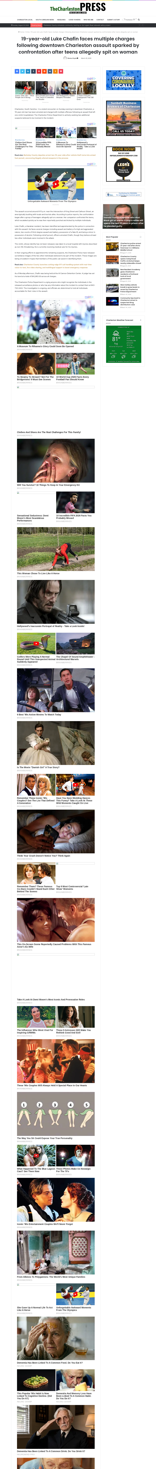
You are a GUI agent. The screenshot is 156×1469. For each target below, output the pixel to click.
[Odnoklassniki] (55, 71)
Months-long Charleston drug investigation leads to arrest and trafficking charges (75, 25)
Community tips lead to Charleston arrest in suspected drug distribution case (130, 301)
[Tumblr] (33, 71)
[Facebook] (17, 71)
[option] (124, 216)
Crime (27, 32)
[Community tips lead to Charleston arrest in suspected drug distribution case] (112, 301)
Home (22, 32)
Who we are (88, 20)
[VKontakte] (50, 71)
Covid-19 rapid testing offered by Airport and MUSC (121, 225)
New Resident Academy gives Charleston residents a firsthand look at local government (130, 274)
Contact (100, 20)
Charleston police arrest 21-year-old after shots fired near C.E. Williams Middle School (130, 246)
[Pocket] (61, 71)
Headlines (61, 20)
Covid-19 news (74, 20)
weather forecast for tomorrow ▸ (123, 361)
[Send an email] (77, 58)
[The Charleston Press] (78, 8)
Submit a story (113, 20)
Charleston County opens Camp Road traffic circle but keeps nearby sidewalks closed (130, 259)
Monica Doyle (71, 58)
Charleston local (25, 20)
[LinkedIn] (28, 71)
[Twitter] (22, 71)
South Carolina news (45, 20)
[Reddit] (44, 71)
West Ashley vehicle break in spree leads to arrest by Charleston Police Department (130, 288)
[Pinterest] (39, 71)
